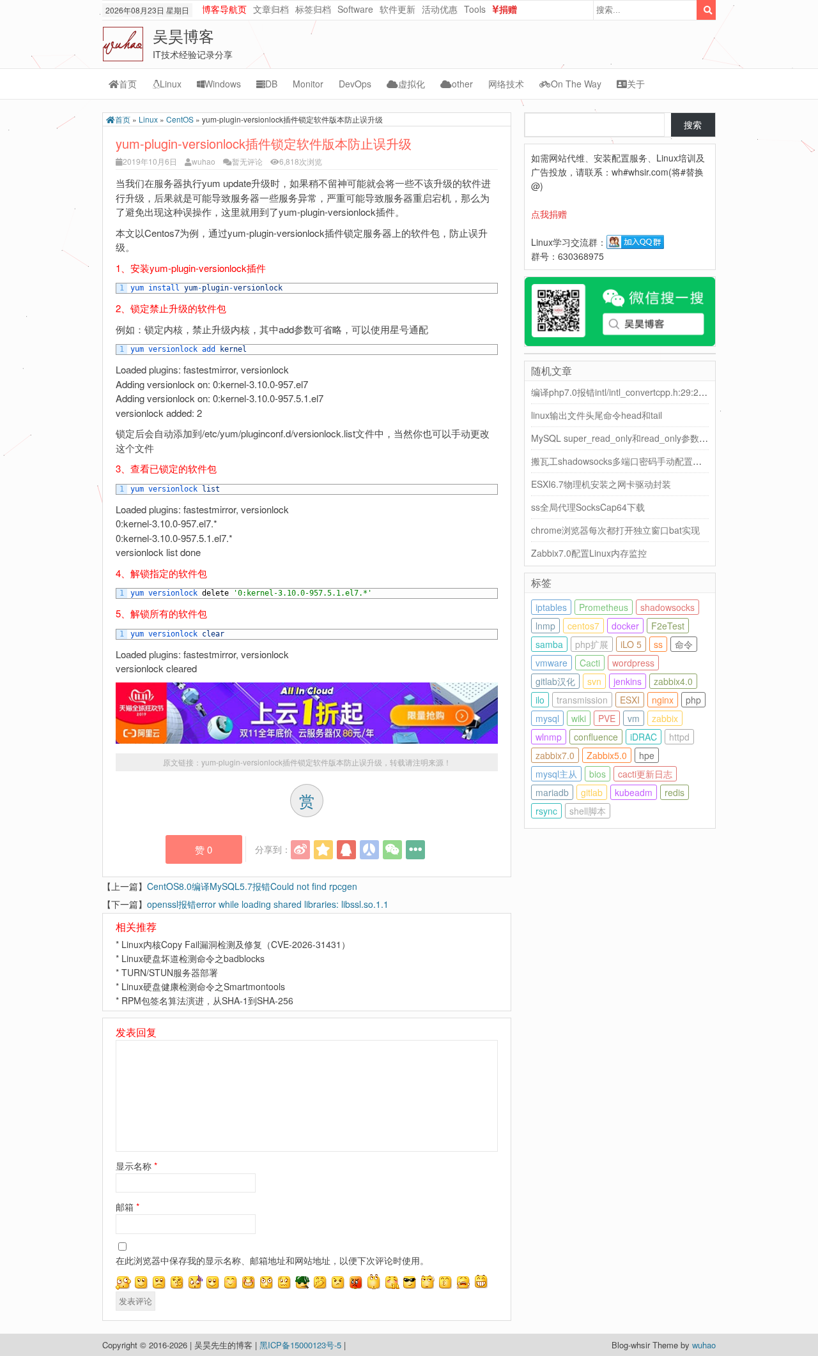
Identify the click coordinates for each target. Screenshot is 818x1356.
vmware (551, 662)
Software (355, 9)
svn (594, 681)
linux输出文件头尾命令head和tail (596, 415)
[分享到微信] (392, 849)
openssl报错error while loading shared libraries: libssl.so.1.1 (268, 904)
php (693, 699)
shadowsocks (667, 607)
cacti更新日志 (645, 773)
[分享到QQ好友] (346, 849)
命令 (684, 644)
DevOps (355, 83)
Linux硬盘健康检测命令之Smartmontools (203, 986)
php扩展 (591, 644)
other (462, 83)
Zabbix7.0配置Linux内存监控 (589, 552)
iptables (551, 607)
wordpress (633, 662)
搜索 (693, 124)
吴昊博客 (183, 35)
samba (549, 644)
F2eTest (667, 625)
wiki (578, 718)
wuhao (203, 161)
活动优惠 (440, 9)
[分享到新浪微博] (300, 849)
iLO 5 (631, 644)
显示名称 (136, 1165)
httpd (679, 736)
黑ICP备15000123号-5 (301, 1345)
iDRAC (643, 736)
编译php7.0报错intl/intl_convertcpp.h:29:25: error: (631, 392)
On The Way (576, 83)
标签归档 (313, 9)
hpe (646, 755)
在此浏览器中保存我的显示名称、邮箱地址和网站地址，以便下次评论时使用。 (272, 1260)
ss (658, 644)
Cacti (590, 662)
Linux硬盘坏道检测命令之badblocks (193, 958)
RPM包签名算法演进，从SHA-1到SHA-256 (207, 1000)
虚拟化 (411, 83)
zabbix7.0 (555, 755)
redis (674, 792)
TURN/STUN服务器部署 (169, 972)
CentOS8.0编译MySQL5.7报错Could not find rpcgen (252, 886)
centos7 (583, 625)
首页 (128, 83)
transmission (582, 699)
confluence (596, 736)
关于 (636, 83)
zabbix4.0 (673, 681)
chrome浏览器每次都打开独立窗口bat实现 (615, 530)
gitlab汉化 (555, 681)
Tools (475, 9)
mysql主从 (556, 773)
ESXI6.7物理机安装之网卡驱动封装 (601, 484)
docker (625, 625)
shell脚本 (587, 810)
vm (634, 718)
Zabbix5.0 (607, 755)
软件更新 (397, 9)
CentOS (180, 119)
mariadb (552, 792)
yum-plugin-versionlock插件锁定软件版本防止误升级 (291, 762)
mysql (547, 718)
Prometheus (603, 607)
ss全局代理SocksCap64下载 (588, 507)
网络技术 (506, 83)
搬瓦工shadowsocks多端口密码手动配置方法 (621, 461)
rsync (546, 810)
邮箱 (127, 1206)
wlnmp (549, 736)
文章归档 (271, 9)
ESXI (630, 699)
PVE (606, 718)
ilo (540, 699)
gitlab (592, 792)
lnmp (545, 625)
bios (597, 773)
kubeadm (633, 792)
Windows (222, 83)
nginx (663, 699)
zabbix (665, 718)
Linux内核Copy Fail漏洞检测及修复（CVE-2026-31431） (235, 944)
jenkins (628, 681)
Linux (170, 83)
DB (271, 83)
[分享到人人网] (369, 849)
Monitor (308, 83)
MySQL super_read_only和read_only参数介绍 (624, 438)
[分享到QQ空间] (323, 849)
